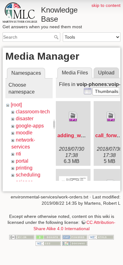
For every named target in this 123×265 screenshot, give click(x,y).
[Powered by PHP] (74, 237)
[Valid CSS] (48, 243)
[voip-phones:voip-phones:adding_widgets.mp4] (73, 117)
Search (57, 37)
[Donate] (48, 237)
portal (22, 161)
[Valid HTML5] (101, 237)
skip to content (105, 5)
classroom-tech (33, 111)
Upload (106, 72)
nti (18, 153)
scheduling (28, 174)
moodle (24, 132)
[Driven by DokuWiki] (74, 243)
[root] (16, 104)
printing (24, 167)
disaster (24, 118)
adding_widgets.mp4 (82, 135)
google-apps (30, 125)
